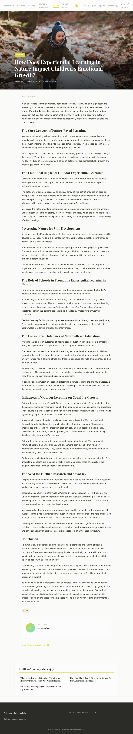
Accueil (24, 96)
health (56, 6)
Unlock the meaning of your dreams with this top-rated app (40, 688)
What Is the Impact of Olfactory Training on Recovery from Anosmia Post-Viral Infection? (40, 679)
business (21, 6)
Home (71, 712)
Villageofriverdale (15, 713)
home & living (65, 5)
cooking (31, 6)
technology (113, 6)
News (86, 6)
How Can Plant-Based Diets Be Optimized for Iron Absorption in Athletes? (90, 679)
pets (94, 6)
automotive (9, 6)
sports (102, 6)
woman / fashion (125, 5)
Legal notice (82, 712)
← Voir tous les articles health (35, 645)
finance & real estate (43, 5)
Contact (94, 712)
